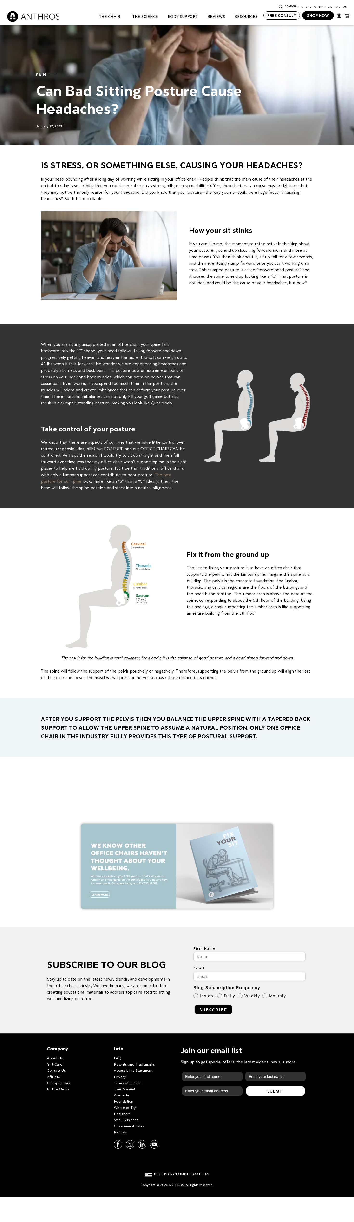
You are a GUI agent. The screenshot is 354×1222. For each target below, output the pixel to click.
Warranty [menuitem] (121, 1095)
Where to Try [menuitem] (125, 1107)
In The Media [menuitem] (58, 1089)
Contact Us (337, 6)
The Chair (109, 16)
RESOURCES (246, 16)
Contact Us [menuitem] (56, 1070)
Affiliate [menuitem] (53, 1076)
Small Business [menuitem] (126, 1119)
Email (198, 968)
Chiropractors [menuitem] (58, 1083)
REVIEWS (216, 16)
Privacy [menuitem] (120, 1076)
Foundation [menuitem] (123, 1101)
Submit (275, 1091)
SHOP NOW (318, 15)
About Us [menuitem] (55, 1058)
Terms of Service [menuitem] (128, 1083)
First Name (204, 948)
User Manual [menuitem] (124, 1089)
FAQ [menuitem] (118, 1058)
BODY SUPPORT (183, 16)
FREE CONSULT (281, 15)
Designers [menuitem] (122, 1113)
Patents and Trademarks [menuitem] (134, 1064)
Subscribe (213, 1009)
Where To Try (312, 6)
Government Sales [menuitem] (129, 1126)
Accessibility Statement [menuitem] (133, 1070)
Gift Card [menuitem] (55, 1064)
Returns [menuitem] (120, 1132)
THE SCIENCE (145, 16)
